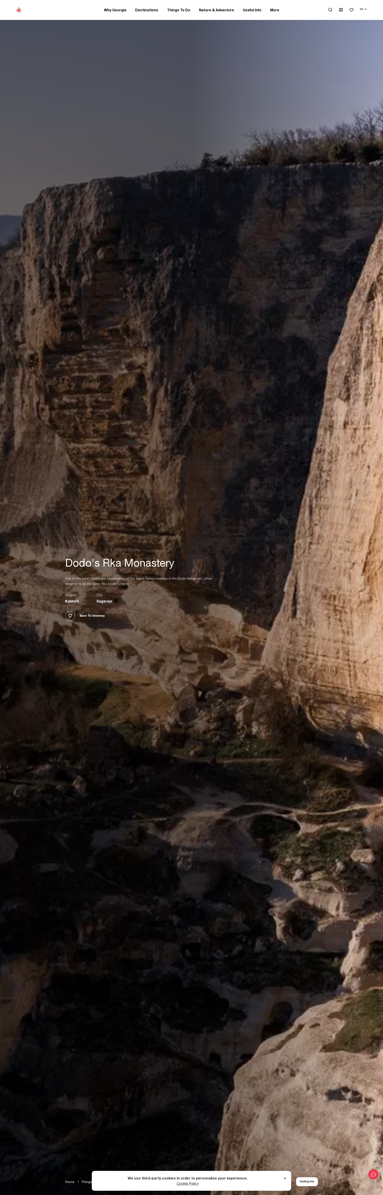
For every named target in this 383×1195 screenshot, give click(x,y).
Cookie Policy (188, 1183)
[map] (341, 10)
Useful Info (252, 10)
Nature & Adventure (216, 10)
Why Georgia (115, 10)
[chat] (373, 1174)
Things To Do (178, 10)
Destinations (146, 10)
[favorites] (351, 10)
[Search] (330, 9)
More (274, 10)
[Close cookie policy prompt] (285, 1178)
